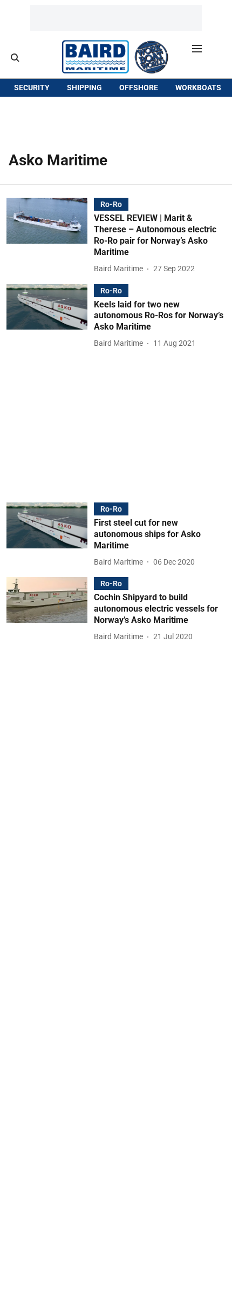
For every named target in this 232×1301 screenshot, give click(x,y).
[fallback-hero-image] (50, 236)
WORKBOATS (198, 87)
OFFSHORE (138, 87)
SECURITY (32, 87)
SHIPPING (84, 87)
